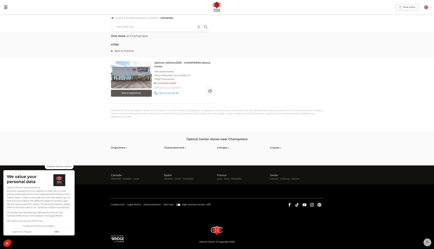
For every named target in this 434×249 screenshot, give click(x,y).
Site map (169, 205)
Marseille (236, 179)
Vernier (295, 179)
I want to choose (21, 232)
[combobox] (160, 27)
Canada (116, 175)
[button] (7, 243)
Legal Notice (134, 205)
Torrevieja (188, 179)
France (221, 175)
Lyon (219, 179)
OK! (57, 232)
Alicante (168, 179)
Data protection (152, 205)
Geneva (274, 179)
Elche (178, 179)
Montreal (116, 179)
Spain (168, 175)
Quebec (127, 179)
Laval (136, 179)
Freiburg (285, 179)
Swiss (274, 175)
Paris (227, 179)
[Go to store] (162, 82)
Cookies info (117, 205)
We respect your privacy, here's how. (25, 221)
